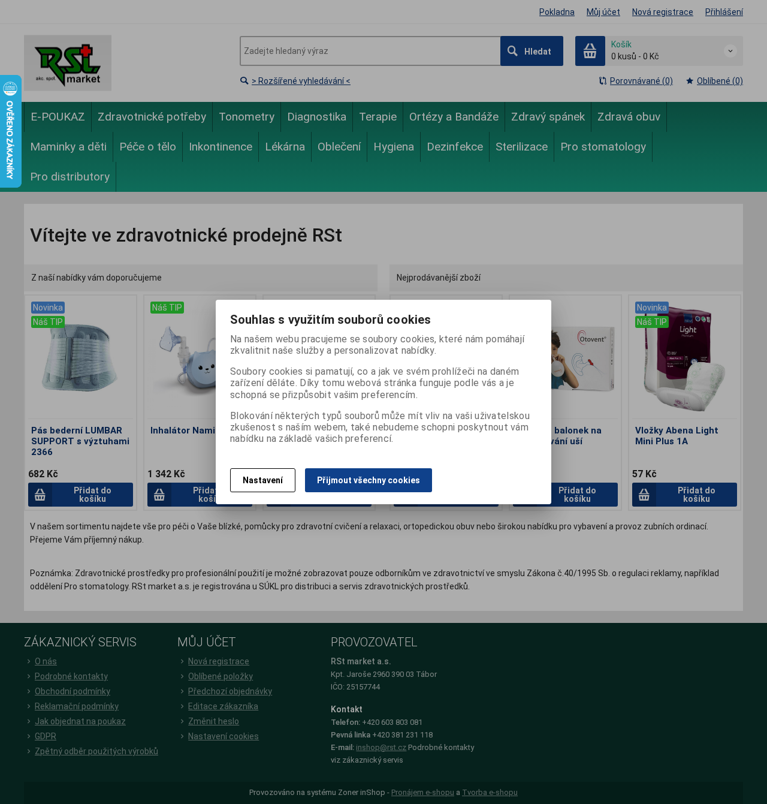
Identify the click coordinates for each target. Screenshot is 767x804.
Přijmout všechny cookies (368, 480)
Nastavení (263, 480)
